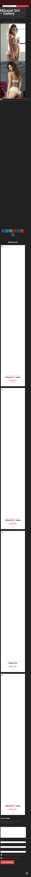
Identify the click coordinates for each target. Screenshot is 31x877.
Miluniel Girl (13, 663)
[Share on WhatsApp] (10, 230)
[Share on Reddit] (21, 230)
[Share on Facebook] (3, 230)
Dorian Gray (12, 22)
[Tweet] (7, 230)
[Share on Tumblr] (18, 230)
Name (2, 840)
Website (2, 850)
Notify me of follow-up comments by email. (13, 855)
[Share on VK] (12, 234)
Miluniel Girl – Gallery (13, 377)
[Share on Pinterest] (14, 230)
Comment (3, 826)
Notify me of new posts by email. (10, 858)
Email (2, 845)
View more (12, 380)
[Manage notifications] (27, 873)
